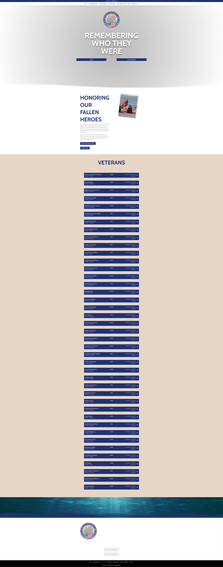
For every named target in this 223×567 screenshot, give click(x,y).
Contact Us (109, 1)
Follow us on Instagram (111, 554)
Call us (91, 59)
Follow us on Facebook (111, 549)
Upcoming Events (121, 3)
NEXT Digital (118, 565)
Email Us (115, 1)
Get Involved (111, 3)
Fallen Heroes (103, 3)
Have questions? (131, 59)
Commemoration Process (87, 143)
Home (85, 3)
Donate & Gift (85, 148)
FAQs (129, 3)
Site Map (131, 561)
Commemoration (93, 3)
